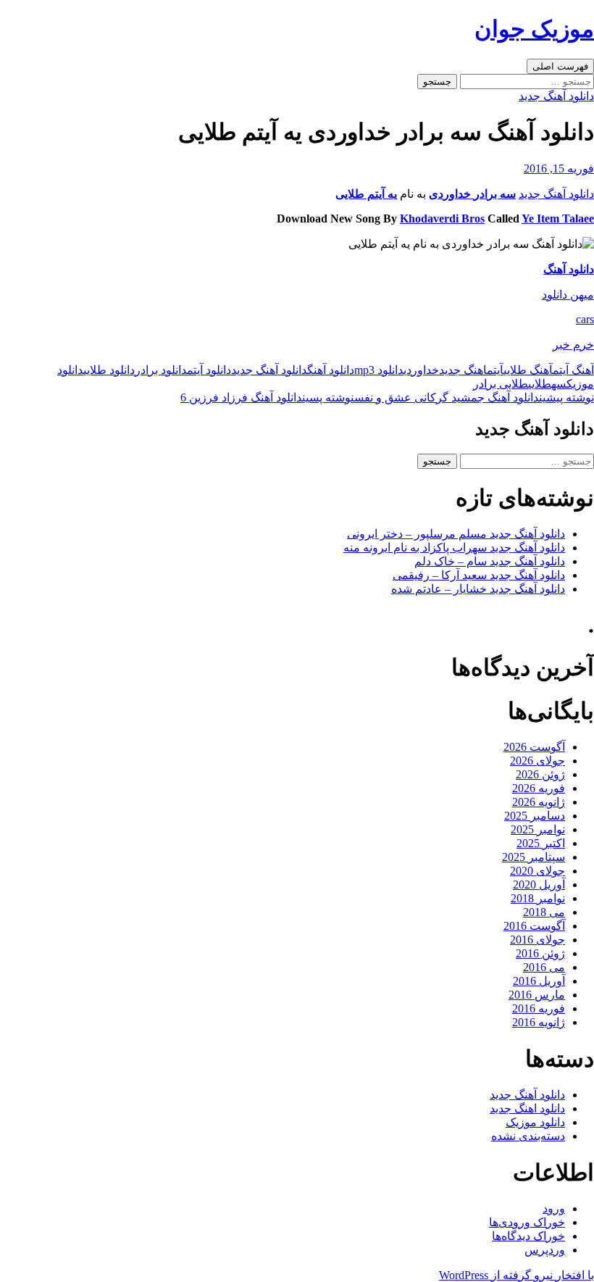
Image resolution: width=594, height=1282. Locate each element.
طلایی (539, 384)
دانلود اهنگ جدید (527, 1108)
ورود (554, 1208)
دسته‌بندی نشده (528, 1136)
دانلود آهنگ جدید (556, 96)
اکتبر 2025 (540, 843)
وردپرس (544, 1250)
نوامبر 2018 (538, 898)
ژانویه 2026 (538, 802)
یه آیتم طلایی (366, 194)
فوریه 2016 (538, 1008)
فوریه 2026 (538, 788)
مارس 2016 (537, 994)
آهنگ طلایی (528, 370)
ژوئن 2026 (540, 774)
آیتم (495, 370)
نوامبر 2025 (538, 829)
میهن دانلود (568, 294)
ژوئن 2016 (540, 953)
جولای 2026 (537, 760)
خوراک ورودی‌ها (527, 1222)
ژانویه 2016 (538, 1022)
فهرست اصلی (560, 66)
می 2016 (544, 967)
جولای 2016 (537, 939)
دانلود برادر (161, 370)
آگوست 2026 (534, 747)
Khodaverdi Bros (442, 218)
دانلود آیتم (209, 370)
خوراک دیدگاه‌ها (528, 1236)
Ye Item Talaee (558, 218)
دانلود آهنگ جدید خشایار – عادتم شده (478, 589)
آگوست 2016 (534, 926)
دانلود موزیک (535, 1122)
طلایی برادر (500, 384)
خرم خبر (573, 344)
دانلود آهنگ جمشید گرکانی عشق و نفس (474, 397)
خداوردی (421, 370)
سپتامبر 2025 (533, 857)
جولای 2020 (537, 871)
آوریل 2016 (539, 981)
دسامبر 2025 (534, 815)
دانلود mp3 (378, 370)
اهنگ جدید (463, 370)
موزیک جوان (534, 29)
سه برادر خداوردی (472, 194)
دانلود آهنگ (568, 269)
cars (585, 319)
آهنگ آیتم (573, 370)
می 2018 (544, 912)
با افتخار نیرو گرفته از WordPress (516, 1275)
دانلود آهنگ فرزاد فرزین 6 (267, 397)
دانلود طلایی (109, 370)
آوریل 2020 (539, 884)
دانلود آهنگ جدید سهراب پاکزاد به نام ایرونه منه (454, 547)
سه (558, 384)
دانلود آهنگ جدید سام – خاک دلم (489, 561)
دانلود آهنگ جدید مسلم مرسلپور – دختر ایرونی (456, 534)
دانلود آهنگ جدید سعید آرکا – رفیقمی (479, 575)
